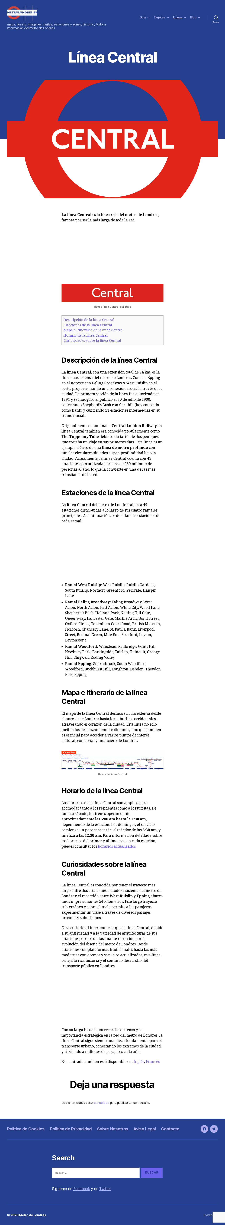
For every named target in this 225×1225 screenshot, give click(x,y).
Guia (143, 17)
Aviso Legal (144, 1128)
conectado (101, 1103)
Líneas (177, 17)
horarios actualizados (117, 846)
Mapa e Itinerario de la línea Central (93, 330)
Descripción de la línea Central (88, 320)
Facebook (81, 1189)
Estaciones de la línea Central (87, 325)
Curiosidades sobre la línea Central (92, 340)
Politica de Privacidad (71, 1128)
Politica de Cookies (25, 1128)
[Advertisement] (112, 252)
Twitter (105, 1189)
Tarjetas (159, 17)
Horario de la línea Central (85, 335)
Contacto (170, 1128)
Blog (193, 17)
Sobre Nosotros (112, 1128)
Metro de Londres (32, 1215)
